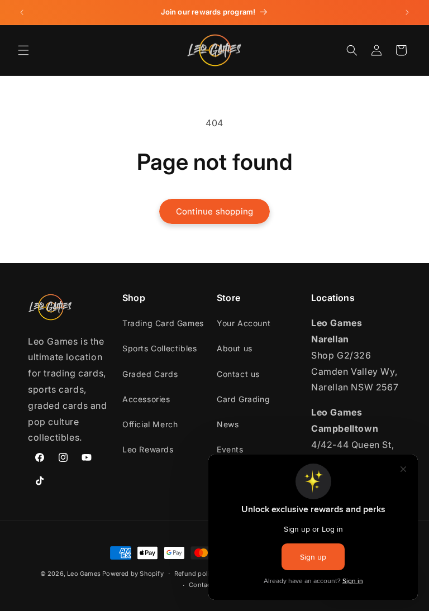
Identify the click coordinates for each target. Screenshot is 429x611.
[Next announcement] (407, 12)
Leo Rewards (148, 449)
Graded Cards (150, 374)
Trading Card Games (163, 323)
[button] (23, 50)
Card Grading (243, 399)
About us (234, 348)
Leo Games (84, 573)
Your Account (243, 323)
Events (230, 449)
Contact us (238, 374)
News (228, 424)
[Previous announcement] (21, 12)
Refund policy (195, 573)
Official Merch (150, 424)
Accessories (146, 399)
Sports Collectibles (159, 348)
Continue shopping (214, 211)
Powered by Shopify (133, 573)
